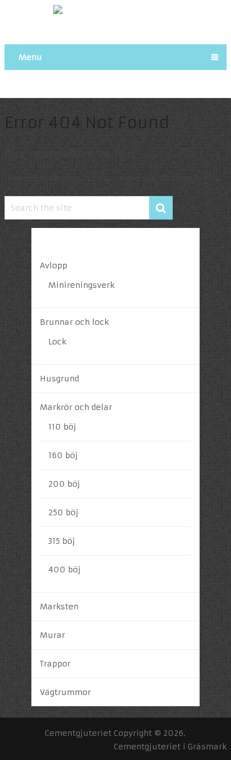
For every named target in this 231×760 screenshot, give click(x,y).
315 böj (61, 541)
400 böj (64, 570)
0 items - (135, 84)
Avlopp (53, 265)
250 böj (63, 512)
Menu (30, 57)
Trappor (55, 664)
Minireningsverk (81, 285)
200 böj (64, 484)
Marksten (59, 607)
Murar (52, 635)
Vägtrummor (65, 692)
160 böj (63, 455)
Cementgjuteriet (78, 733)
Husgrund (59, 379)
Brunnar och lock (74, 322)
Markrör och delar (76, 407)
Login (83, 84)
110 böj (62, 427)
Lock (57, 342)
